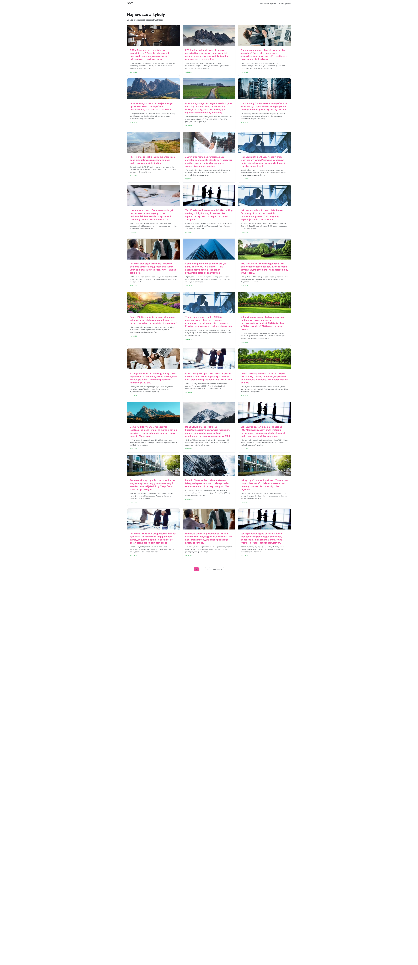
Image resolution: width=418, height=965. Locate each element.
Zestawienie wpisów (267, 3)
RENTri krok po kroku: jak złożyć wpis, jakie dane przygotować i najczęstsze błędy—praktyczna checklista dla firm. (152, 160)
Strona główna (285, 3)
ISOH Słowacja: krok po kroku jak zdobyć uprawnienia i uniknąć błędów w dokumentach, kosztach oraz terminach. (151, 106)
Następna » (217, 569)
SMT (130, 3)
